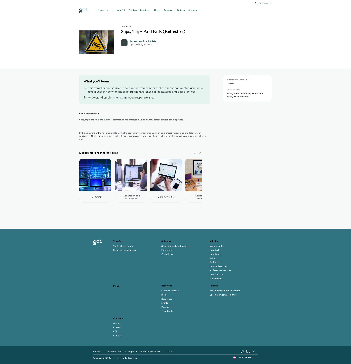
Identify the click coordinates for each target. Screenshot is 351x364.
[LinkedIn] (249, 351)
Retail (212, 258)
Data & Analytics (166, 197)
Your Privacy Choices (149, 351)
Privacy (97, 351)
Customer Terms (114, 351)
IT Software (95, 197)
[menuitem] (137, 248)
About (116, 323)
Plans (116, 285)
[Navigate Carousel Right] (200, 152)
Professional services (220, 270)
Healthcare (215, 254)
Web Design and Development (131, 197)
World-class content (123, 246)
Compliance (167, 254)
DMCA (169, 351)
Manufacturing (217, 246)
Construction (216, 274)
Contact (117, 335)
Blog (163, 294)
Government (216, 278)
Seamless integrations (124, 250)
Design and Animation (201, 197)
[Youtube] (255, 351)
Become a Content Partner (223, 294)
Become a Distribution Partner (225, 290)
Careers (117, 327)
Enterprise (166, 250)
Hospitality (215, 250)
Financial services (218, 266)
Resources (166, 298)
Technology (215, 262)
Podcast (165, 307)
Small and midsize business (175, 246)
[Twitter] (243, 351)
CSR (115, 331)
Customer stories (170, 290)
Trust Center (167, 311)
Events (164, 302)
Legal (131, 351)
